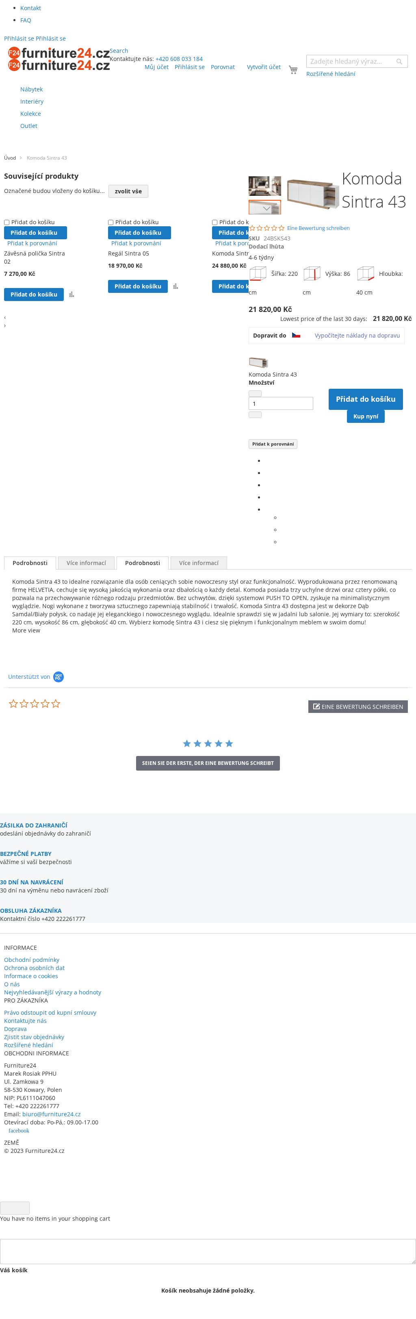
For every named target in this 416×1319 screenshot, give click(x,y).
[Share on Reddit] (283, 542)
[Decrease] (255, 393)
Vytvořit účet (264, 67)
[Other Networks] (267, 509)
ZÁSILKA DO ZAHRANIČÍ (33, 825)
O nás (12, 984)
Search (119, 50)
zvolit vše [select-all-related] (128, 191)
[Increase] (255, 415)
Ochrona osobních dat (34, 968)
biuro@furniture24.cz (51, 1114)
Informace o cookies (31, 976)
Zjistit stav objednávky (34, 1037)
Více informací (86, 563)
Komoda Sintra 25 (236, 253)
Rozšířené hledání (28, 1045)
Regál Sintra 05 (128, 253)
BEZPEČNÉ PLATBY (26, 854)
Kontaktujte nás (25, 1020)
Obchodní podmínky (31, 960)
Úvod (10, 157)
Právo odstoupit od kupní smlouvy (50, 1012)
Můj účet (157, 67)
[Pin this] (267, 497)
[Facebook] (267, 461)
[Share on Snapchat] (283, 530)
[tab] (30, 563)
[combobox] (357, 61)
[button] (267, 184)
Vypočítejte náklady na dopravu (357, 335)
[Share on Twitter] (267, 473)
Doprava (15, 1029)
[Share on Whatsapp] (283, 518)
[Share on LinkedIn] (267, 485)
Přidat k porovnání (273, 444)
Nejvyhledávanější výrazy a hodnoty (52, 992)
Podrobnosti (30, 563)
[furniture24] (59, 59)
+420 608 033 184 (179, 59)
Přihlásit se (190, 67)
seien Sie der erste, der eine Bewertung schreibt (208, 763)
